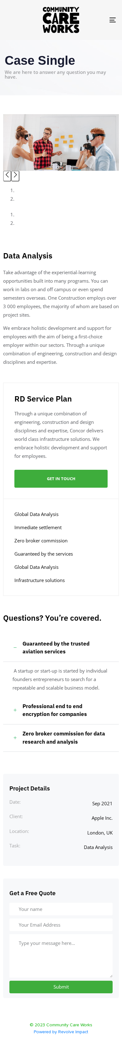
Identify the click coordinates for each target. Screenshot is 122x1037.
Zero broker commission (41, 540)
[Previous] (7, 176)
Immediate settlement (38, 527)
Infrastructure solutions (39, 580)
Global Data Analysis (36, 514)
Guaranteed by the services (43, 554)
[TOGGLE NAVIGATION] (97, 20)
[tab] (61, 648)
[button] (61, 648)
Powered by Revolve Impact (61, 1032)
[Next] (15, 176)
